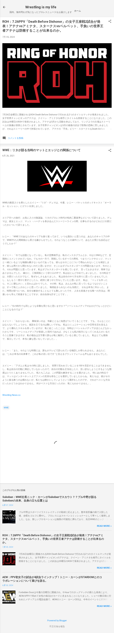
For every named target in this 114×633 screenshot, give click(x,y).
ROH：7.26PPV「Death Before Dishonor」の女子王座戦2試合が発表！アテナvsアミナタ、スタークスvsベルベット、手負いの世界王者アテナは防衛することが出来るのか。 (52, 26)
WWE (6, 407)
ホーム (77, 11)
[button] (110, 21)
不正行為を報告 (57, 626)
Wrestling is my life (40, 7)
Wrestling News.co (11, 395)
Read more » (104, 526)
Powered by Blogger (57, 620)
